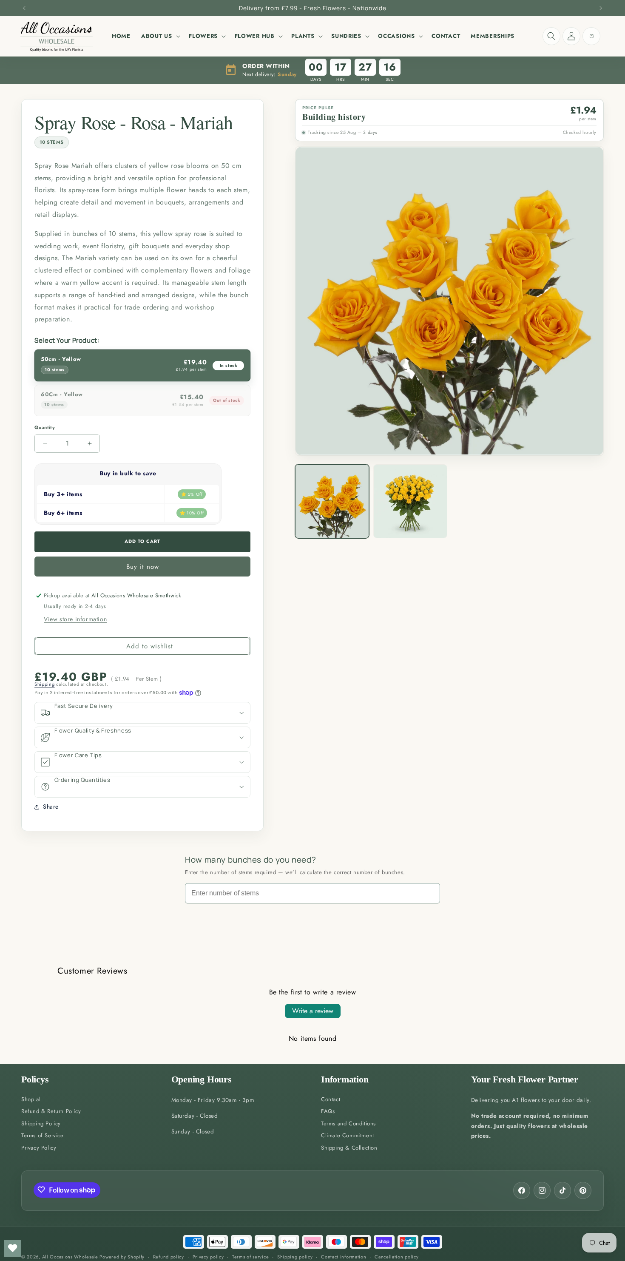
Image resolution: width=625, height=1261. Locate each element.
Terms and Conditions (348, 1124)
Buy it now (142, 566)
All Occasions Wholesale (70, 1256)
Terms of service (250, 1256)
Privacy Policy (38, 1148)
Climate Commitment (347, 1136)
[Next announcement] (600, 8)
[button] (159, 36)
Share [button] (51, 806)
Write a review (312, 1011)
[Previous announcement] (24, 8)
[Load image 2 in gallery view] (410, 501)
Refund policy (168, 1256)
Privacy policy (208, 1256)
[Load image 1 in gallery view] (332, 501)
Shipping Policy (41, 1124)
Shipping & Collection (349, 1148)
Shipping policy (295, 1256)
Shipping (44, 684)
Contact (330, 1100)
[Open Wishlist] (12, 1248)
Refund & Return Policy (51, 1112)
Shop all (31, 1100)
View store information (75, 619)
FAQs (328, 1112)
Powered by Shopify (122, 1256)
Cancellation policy (396, 1256)
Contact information (343, 1256)
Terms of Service (42, 1136)
